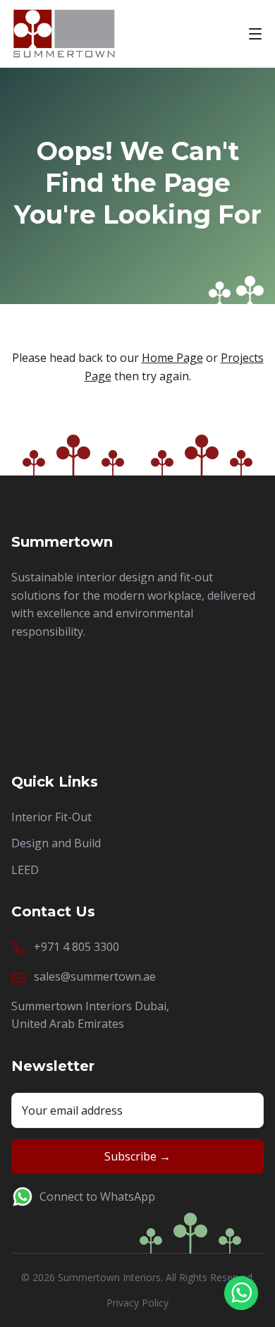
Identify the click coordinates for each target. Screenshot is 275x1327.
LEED (25, 870)
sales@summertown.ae (95, 976)
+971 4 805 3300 (76, 947)
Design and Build (56, 843)
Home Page (172, 357)
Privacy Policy (137, 1302)
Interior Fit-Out (51, 817)
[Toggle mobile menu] (255, 33)
